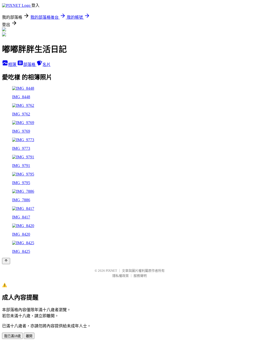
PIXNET (111, 271)
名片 (46, 64)
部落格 (29, 64)
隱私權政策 (120, 276)
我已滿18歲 (12, 336)
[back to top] (6, 261)
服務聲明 (140, 276)
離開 (29, 336)
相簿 (12, 64)
